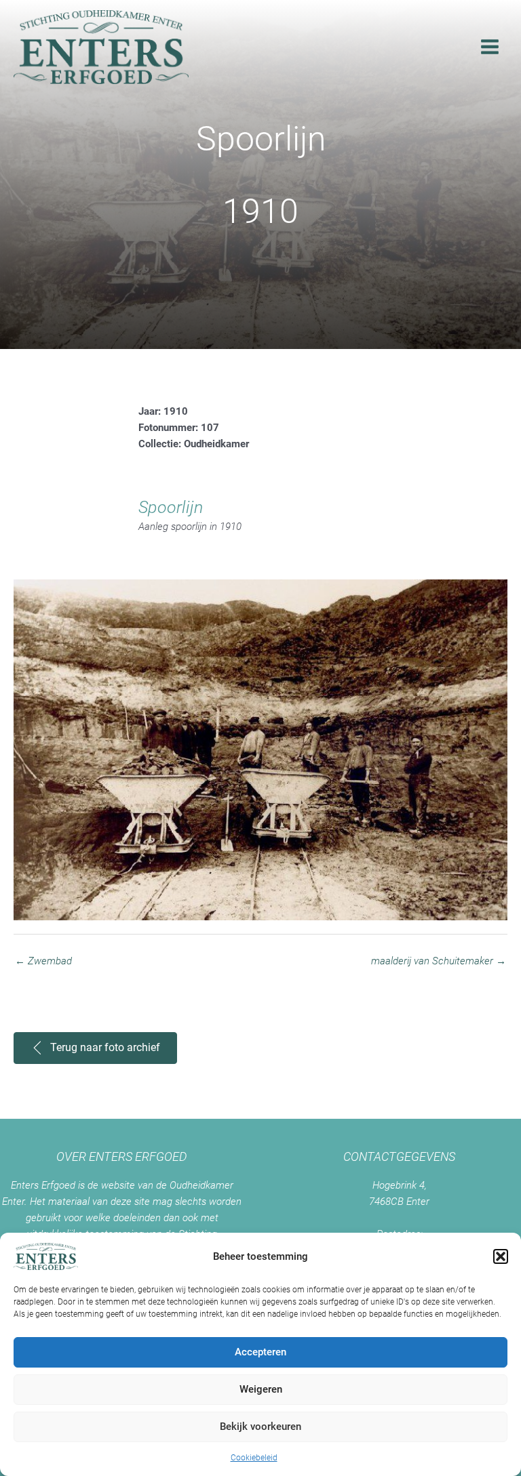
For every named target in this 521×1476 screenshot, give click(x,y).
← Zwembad (43, 961)
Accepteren (260, 1352)
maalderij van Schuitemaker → (438, 961)
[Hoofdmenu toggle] (489, 46)
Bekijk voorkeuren (260, 1426)
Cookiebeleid (254, 1457)
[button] (500, 1256)
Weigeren (260, 1389)
